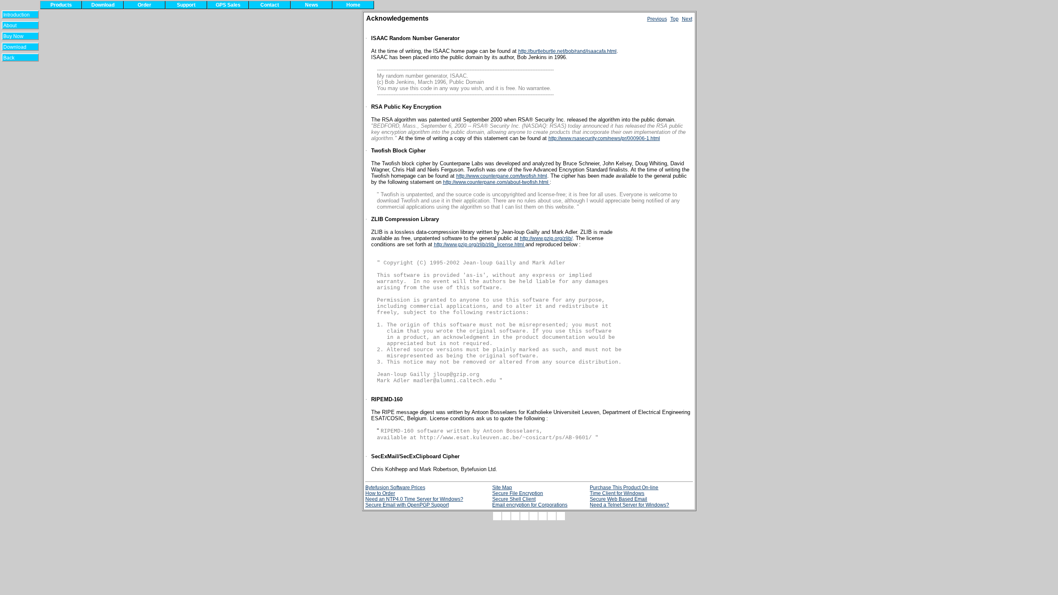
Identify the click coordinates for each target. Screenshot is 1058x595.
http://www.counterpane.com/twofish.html (501, 176)
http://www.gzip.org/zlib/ (546, 238)
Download (17, 47)
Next (687, 19)
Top (674, 19)
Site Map (502, 487)
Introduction (16, 15)
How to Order (380, 493)
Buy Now (16, 36)
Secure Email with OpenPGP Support (407, 505)
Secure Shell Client (514, 499)
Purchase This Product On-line (624, 487)
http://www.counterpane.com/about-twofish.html (496, 182)
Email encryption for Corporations (529, 505)
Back (13, 58)
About (14, 26)
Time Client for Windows (617, 493)
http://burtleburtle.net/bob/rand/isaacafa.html (567, 51)
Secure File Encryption (517, 493)
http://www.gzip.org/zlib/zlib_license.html (479, 245)
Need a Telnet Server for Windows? (629, 505)
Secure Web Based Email (618, 499)
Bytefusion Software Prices (395, 487)
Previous (657, 19)
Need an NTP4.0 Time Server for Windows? (414, 499)
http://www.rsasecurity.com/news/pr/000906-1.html (604, 138)
